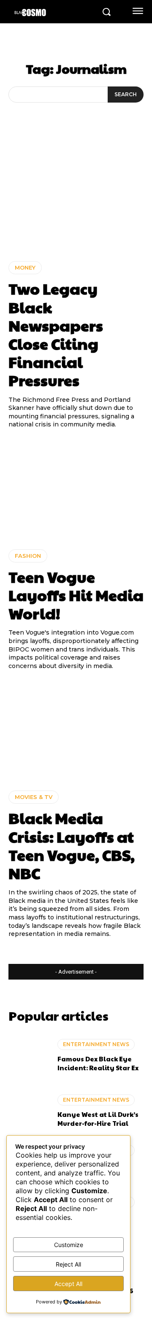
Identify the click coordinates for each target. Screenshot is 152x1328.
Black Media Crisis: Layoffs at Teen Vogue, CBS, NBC (71, 845)
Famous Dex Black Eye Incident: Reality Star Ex (97, 1063)
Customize (68, 1244)
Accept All (68, 1283)
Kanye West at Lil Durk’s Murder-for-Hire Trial (97, 1119)
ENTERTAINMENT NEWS (96, 1044)
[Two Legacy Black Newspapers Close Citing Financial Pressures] (76, 200)
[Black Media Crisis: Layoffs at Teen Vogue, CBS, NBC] (76, 730)
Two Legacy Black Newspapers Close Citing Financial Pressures (55, 334)
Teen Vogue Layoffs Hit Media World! (76, 595)
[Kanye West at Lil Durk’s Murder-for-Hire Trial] (28, 1110)
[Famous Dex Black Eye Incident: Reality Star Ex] (28, 1055)
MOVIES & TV (33, 796)
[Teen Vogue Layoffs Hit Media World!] (76, 489)
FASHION (28, 555)
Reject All (68, 1264)
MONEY (25, 267)
